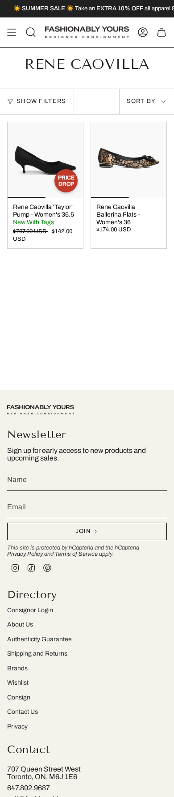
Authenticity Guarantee (39, 639)
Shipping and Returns (37, 653)
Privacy (17, 726)
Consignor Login (30, 610)
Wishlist (18, 682)
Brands (17, 668)
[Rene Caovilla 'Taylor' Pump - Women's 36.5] (45, 160)
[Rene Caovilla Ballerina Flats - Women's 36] (128, 160)
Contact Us (22, 711)
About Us (20, 624)
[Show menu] (12, 32)
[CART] (161, 32)
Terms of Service (76, 554)
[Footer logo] (40, 409)
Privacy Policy (25, 554)
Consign (18, 697)
